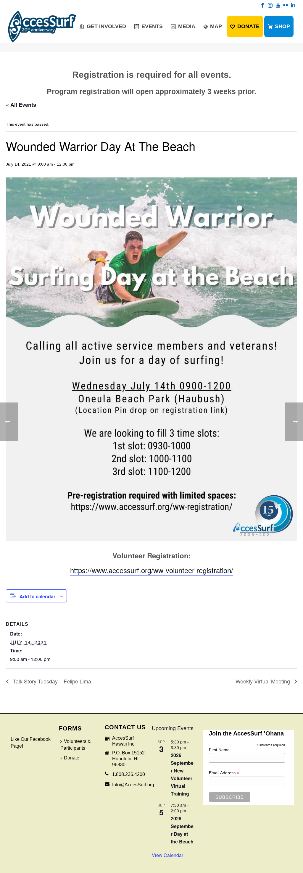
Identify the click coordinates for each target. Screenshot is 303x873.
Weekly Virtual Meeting (263, 681)
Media (186, 26)
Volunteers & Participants (75, 745)
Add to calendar (37, 596)
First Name (219, 749)
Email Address (224, 773)
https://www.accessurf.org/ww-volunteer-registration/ (151, 570)
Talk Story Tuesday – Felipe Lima (51, 681)
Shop (282, 26)
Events (152, 26)
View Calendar (167, 855)
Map (216, 26)
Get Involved (106, 26)
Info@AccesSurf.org (133, 784)
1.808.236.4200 (128, 774)
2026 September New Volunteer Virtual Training (182, 774)
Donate (248, 26)
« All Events (21, 105)
